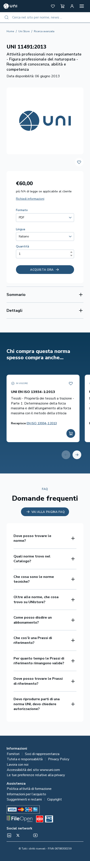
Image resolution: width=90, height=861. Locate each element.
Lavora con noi (17, 764)
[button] (53, 6)
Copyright (54, 799)
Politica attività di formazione (29, 788)
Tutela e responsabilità (25, 759)
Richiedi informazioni (30, 199)
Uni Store (23, 31)
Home (10, 31)
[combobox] (45, 17)
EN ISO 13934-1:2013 (42, 423)
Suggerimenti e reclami (24, 799)
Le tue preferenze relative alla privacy (36, 775)
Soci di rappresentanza (42, 754)
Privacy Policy (58, 759)
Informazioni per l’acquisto (26, 794)
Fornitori (13, 754)
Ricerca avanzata (44, 31)
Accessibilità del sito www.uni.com (33, 769)
